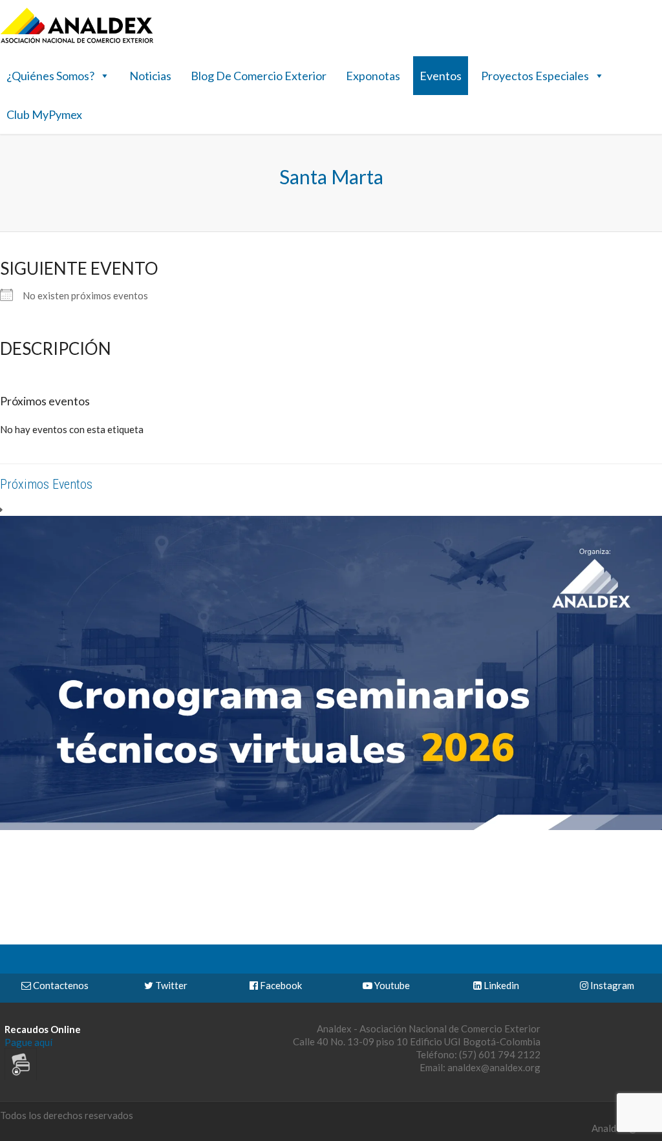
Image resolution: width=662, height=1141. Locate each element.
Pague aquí (28, 1042)
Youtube (391, 985)
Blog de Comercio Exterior (258, 76)
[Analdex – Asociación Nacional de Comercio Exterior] (77, 41)
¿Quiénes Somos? (50, 76)
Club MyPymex (44, 114)
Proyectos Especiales (535, 76)
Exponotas (373, 76)
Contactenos (60, 985)
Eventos (441, 76)
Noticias (150, 76)
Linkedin (500, 985)
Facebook (280, 985)
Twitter (170, 985)
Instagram (611, 985)
